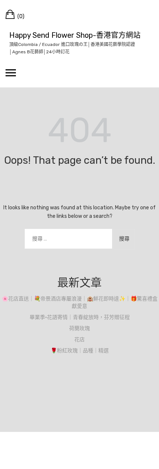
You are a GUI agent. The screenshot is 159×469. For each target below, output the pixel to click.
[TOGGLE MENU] (11, 72)
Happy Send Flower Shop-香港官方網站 (75, 35)
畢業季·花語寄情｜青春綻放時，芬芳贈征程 (80, 317)
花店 (79, 339)
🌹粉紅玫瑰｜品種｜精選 (80, 350)
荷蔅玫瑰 (79, 328)
